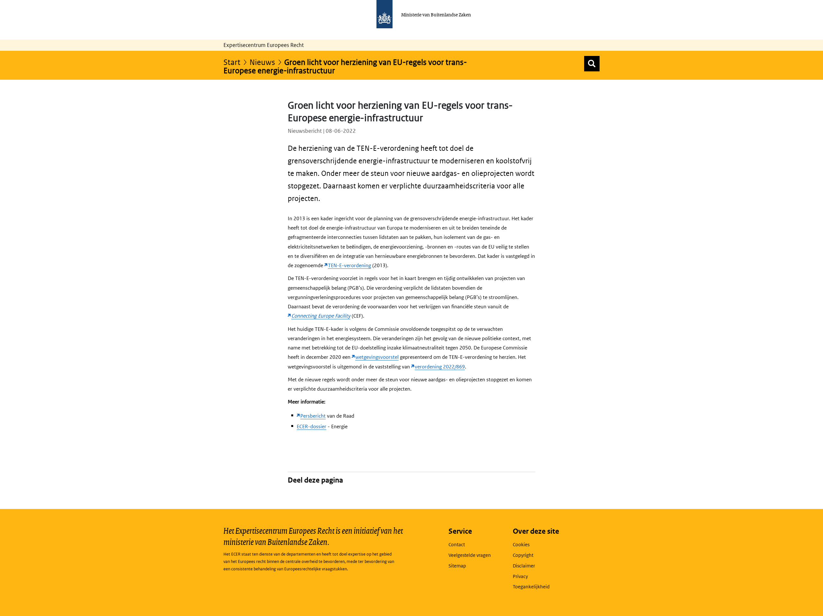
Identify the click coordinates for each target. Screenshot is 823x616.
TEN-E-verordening (349, 265)
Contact (456, 544)
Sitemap (457, 566)
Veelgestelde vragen (469, 555)
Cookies (521, 544)
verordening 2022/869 (440, 366)
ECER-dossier (311, 426)
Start (231, 62)
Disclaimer (524, 566)
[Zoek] (592, 63)
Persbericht (313, 415)
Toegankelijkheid (531, 587)
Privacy (520, 576)
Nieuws (262, 62)
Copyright (523, 555)
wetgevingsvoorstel (377, 357)
